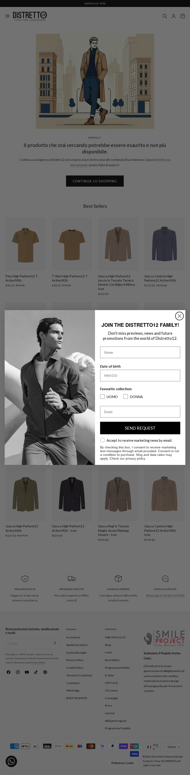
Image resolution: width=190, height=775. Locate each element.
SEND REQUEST (140, 428)
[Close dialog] (179, 316)
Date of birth (110, 366)
